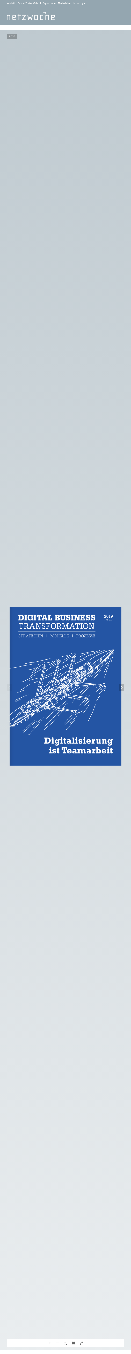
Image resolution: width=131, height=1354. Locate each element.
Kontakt (11, 3)
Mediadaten (64, 3)
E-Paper (44, 3)
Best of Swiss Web (28, 3)
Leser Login (79, 3)
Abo (53, 3)
